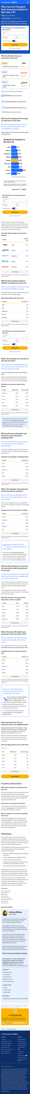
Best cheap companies (6, 891)
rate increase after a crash (16, 552)
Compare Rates (15, 776)
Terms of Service (21, 1051)
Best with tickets (4, 896)
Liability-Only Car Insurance (6, 1043)
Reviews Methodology (22, 1043)
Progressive (14, 255)
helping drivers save (15, 107)
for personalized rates (15, 101)
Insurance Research (21, 1047)
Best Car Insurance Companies (6, 1049)
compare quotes (17, 700)
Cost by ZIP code (4, 902)
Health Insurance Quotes (5, 1051)
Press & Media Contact (22, 1045)
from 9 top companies (13, 95)
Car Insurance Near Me (11, 1029)
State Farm (14, 266)
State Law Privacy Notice (22, 1057)
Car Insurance (3, 1039)
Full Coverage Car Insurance (6, 1041)
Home (3, 1029)
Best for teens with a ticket (7, 899)
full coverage (10, 808)
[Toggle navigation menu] (28, 2)
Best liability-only (5, 892)
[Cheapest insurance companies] (15, 163)
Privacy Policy (20, 1053)
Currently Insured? (6, 40)
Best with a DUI (4, 901)
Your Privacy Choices (22, 1055)
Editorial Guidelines (21, 1041)
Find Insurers (15, 44)
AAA (3, 308)
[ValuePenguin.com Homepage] (9, 2)
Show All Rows (15, 271)
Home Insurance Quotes (5, 1053)
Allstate (13, 261)
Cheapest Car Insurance (5, 1047)
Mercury (13, 250)
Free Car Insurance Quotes (6, 1045)
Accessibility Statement (5, 1091)
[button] (11, 15)
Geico (3, 21)
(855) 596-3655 (17, 1015)
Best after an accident (5, 897)
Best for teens (4, 894)
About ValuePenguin (21, 1039)
